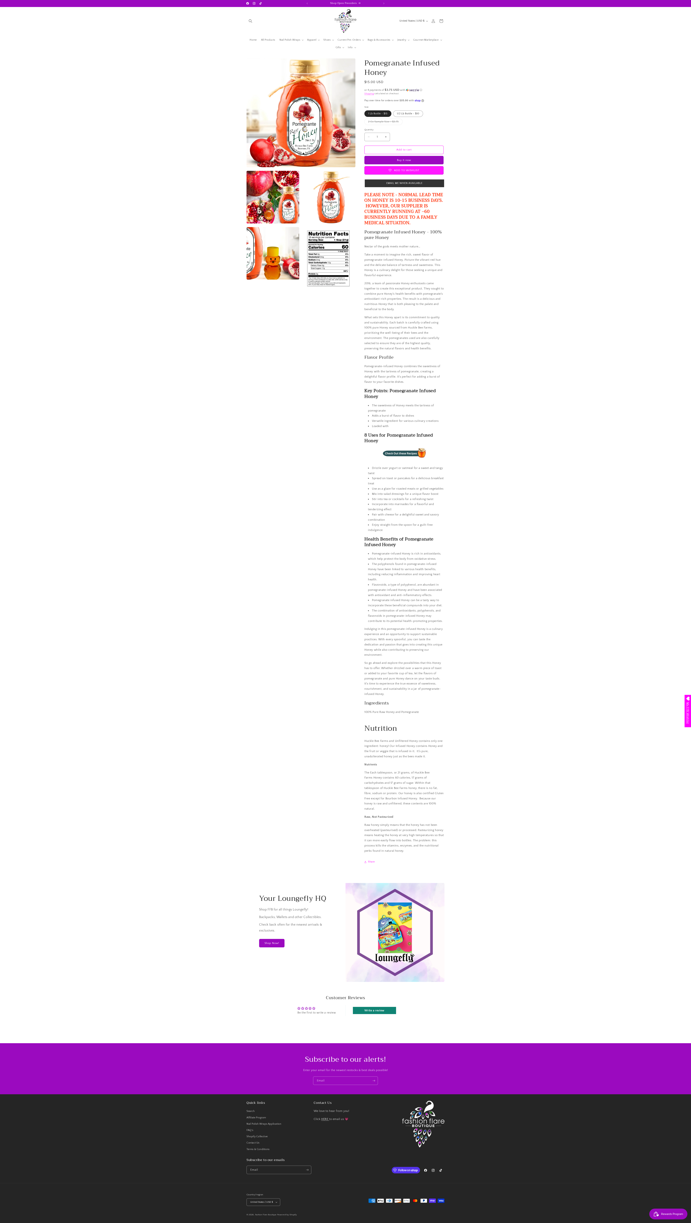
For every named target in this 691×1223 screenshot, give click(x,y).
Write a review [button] (374, 1010)
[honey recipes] (404, 460)
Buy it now (404, 160)
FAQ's (250, 1130)
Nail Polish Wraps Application (264, 1123)
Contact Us (253, 1142)
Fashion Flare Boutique (266, 1215)
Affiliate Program (256, 1117)
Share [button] (371, 861)
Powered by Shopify (287, 1215)
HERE (325, 1119)
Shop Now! (272, 943)
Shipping (369, 93)
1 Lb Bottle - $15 (378, 113)
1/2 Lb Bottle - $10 (408, 113)
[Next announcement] (384, 3)
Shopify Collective (257, 1136)
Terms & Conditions (258, 1149)
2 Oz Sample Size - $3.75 (385, 122)
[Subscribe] (374, 1080)
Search (251, 1111)
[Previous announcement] (307, 3)
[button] (250, 21)
